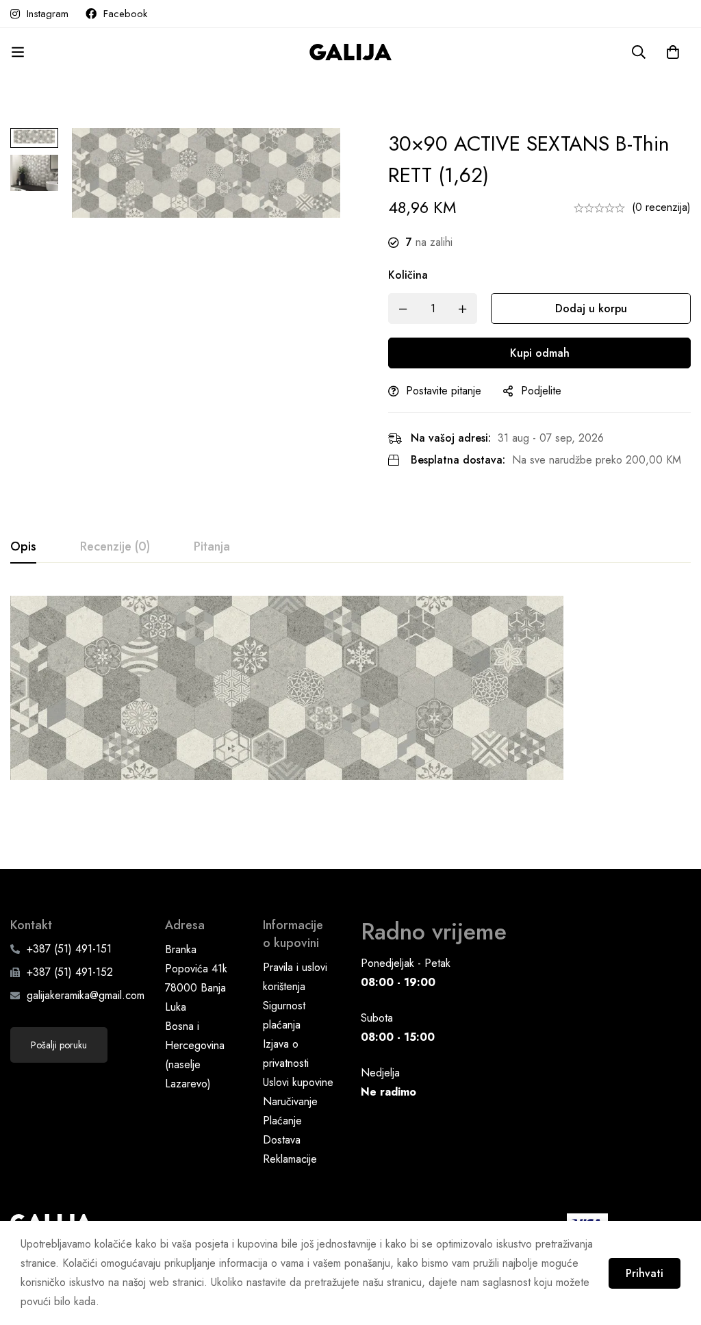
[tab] (23, 547)
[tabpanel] (350, 695)
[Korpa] (673, 52)
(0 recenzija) (661, 207)
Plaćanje (282, 1120)
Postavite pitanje (443, 391)
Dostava (282, 1140)
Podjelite (541, 391)
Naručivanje (290, 1101)
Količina (408, 275)
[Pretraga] (639, 52)
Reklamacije (290, 1159)
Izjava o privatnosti (286, 1053)
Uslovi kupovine (298, 1082)
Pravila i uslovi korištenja (295, 976)
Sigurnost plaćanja (284, 1015)
